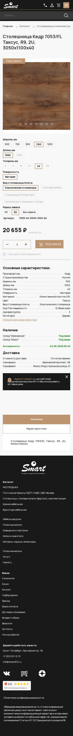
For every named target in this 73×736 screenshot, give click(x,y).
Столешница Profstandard (20, 194)
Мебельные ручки (12, 519)
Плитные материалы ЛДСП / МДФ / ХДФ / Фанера (28, 492)
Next (65, 96)
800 (28, 144)
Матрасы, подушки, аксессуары (19, 541)
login (52, 5)
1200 (50, 144)
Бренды (6, 600)
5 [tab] (41, 124)
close (66, 376)
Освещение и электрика (15, 530)
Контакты (7, 629)
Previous (8, 96)
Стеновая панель (52, 187)
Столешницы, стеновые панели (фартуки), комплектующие (34, 498)
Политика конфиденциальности (24, 697)
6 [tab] (46, 124)
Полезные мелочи (12, 524)
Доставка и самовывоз (13, 612)
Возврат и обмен (10, 617)
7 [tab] (52, 124)
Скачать (7, 562)
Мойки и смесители (13, 536)
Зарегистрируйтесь (25, 378)
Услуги (6, 556)
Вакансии (7, 623)
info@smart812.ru (12, 662)
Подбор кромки (10, 595)
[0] (59, 5)
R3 (6, 212)
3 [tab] (31, 124)
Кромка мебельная (13, 504)
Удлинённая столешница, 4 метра (24, 201)
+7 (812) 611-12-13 (11, 656)
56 (47, 166)
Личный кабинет (11, 634)
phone (45, 5)
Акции (5, 584)
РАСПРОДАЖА (10, 487)
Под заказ (53, 244)
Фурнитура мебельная (15, 509)
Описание (37, 419)
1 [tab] (20, 124)
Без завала (29, 212)
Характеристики (36, 428)
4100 (19, 155)
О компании (8, 578)
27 (29, 166)
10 (21, 166)
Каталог (6, 589)
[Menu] (66, 5)
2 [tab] (26, 124)
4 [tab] (36, 124)
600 (7, 144)
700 (17, 144)
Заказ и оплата (10, 606)
